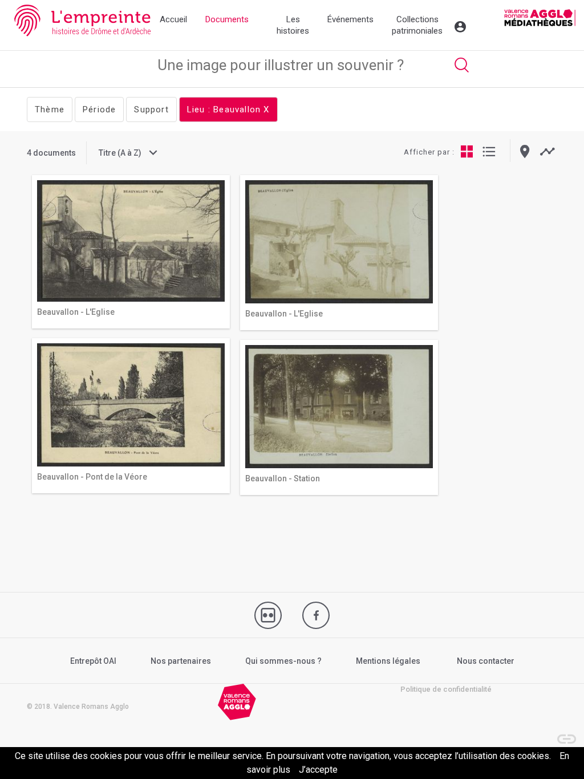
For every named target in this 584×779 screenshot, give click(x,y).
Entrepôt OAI (93, 661)
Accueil (173, 19)
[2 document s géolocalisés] (525, 151)
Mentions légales (388, 661)
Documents (227, 19)
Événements (350, 19)
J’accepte (318, 769)
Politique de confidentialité (446, 689)
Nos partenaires (181, 661)
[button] (561, 733)
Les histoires (293, 25)
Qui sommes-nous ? (283, 661)
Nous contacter (485, 661)
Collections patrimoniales (417, 25)
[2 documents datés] (547, 151)
